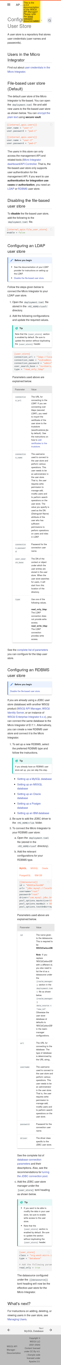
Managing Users (17, 1319)
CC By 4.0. (35, 1351)
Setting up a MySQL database (34, 779)
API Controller (28, 164)
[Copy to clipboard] (51, 125)
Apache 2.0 (34, 1361)
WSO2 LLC (35, 1341)
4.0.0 (37, 20)
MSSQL (34, 868)
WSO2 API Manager (29, 708)
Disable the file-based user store (29, 278)
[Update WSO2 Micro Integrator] (11, 1330)
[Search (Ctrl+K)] (49, 20)
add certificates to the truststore (39, 443)
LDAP (10, 189)
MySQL (23, 868)
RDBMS (22, 189)
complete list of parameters (32, 650)
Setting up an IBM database (33, 813)
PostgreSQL (25, 875)
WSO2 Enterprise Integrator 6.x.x (26, 717)
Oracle (45, 868)
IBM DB (38, 875)
